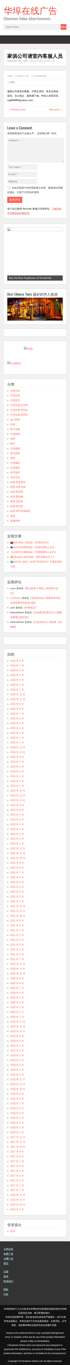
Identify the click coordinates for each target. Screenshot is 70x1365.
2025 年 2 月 (17, 737)
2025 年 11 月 (17, 699)
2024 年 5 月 (17, 771)
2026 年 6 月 (17, 670)
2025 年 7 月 (17, 713)
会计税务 (15, 419)
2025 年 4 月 (17, 728)
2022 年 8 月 (17, 867)
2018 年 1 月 (17, 1132)
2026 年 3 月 (17, 684)
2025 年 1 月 (17, 742)
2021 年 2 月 (17, 954)
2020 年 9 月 (17, 978)
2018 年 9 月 (17, 1094)
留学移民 (15, 472)
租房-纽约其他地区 (20, 511)
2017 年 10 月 (17, 1146)
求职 (12, 458)
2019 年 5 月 (17, 1055)
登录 (12, 1231)
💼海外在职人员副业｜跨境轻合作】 (30, 542)
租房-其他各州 (18, 482)
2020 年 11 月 (17, 968)
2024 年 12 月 (17, 747)
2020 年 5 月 (17, 997)
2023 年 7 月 (17, 814)
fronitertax (15, 598)
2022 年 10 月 (17, 858)
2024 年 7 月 (17, 761)
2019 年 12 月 (17, 1021)
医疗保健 (15, 429)
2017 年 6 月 (17, 1166)
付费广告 (8, 1258)
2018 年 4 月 (17, 1118)
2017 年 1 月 (17, 1190)
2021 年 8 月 (17, 925)
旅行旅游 (15, 453)
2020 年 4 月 (17, 1002)
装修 (12, 515)
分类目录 (8, 1249)
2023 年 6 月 (17, 819)
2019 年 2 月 (17, 1069)
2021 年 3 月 (17, 949)
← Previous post (16, 109)
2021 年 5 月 (17, 940)
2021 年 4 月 (17, 944)
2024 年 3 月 (17, 776)
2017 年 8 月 (17, 1156)
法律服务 (15, 462)
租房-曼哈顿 (16, 496)
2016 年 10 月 (17, 1204)
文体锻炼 (15, 448)
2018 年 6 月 (17, 1108)
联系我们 (8, 1281)
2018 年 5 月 (17, 1113)
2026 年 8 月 (17, 660)
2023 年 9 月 (17, 805)
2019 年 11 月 (17, 1026)
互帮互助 (15, 395)
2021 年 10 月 (17, 915)
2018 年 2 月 (17, 1127)
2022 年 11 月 (17, 853)
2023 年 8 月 (17, 810)
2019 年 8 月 (17, 1041)
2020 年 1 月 (17, 1017)
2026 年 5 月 (17, 675)
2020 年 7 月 (17, 988)
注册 (6, 1271)
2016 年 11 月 (17, 1199)
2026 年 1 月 (17, 689)
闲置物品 (30, 607)
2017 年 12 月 (17, 1137)
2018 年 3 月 (17, 1122)
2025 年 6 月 (17, 718)
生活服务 (15, 467)
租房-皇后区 (16, 506)
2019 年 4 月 (17, 1060)
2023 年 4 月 (17, 829)
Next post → (56, 109)
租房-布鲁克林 (18, 487)
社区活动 (15, 477)
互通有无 (15, 400)
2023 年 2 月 (17, 838)
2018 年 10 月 (17, 1089)
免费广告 (8, 1253)
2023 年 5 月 (17, 824)
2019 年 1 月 (17, 1074)
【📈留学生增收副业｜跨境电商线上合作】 (33, 552)
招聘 (12, 82)
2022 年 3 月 (17, 891)
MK (10, 76)
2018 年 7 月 (17, 1103)
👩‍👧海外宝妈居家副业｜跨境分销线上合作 (32, 547)
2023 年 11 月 (17, 795)
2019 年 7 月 (17, 1045)
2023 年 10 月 (17, 800)
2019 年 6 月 (17, 1050)
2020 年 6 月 (17, 992)
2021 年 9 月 (17, 920)
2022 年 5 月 (17, 882)
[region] (35, 254)
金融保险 (15, 520)
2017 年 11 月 (17, 1142)
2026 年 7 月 (17, 665)
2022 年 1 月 (17, 901)
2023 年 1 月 (17, 843)
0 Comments (39, 76)
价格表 (7, 1299)
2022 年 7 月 (17, 872)
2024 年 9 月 (17, 757)
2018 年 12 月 (17, 1079)
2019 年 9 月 (17, 1036)
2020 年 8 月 (17, 983)
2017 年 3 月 (17, 1180)
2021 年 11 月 (17, 911)
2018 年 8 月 (17, 1098)
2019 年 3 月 (17, 1065)
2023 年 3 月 (17, 834)
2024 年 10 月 (17, 752)
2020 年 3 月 (17, 1007)
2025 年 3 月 (17, 733)
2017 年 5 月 (17, 1171)
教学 (12, 443)
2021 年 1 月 (17, 959)
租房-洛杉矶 (16, 501)
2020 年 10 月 (17, 973)
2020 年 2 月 (17, 1012)
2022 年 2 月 (17, 896)
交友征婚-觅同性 (19, 414)
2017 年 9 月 (17, 1151)
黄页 (6, 1263)
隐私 (6, 1289)
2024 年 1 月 (17, 785)
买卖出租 (15, 390)
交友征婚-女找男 (19, 405)
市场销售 (15, 434)
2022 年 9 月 (17, 863)
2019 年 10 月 (17, 1031)
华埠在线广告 (30, 9)
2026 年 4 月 (17, 680)
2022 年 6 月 (17, 877)
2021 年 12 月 (17, 906)
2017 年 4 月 (17, 1175)
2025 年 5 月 (17, 723)
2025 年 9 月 (17, 704)
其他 (12, 424)
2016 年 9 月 (17, 1209)
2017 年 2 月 (17, 1185)
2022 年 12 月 (17, 848)
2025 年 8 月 (17, 708)
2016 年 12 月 (17, 1195)
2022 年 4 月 (17, 887)
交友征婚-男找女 (19, 410)
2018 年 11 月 (17, 1084)
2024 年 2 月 (17, 781)
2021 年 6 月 (17, 935)
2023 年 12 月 (17, 790)
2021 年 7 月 (17, 930)
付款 (6, 1294)
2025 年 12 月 (17, 694)
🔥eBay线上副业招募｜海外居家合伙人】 (32, 557)
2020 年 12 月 (17, 964)
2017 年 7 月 (17, 1161)
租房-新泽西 (16, 491)
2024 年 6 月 (17, 766)
